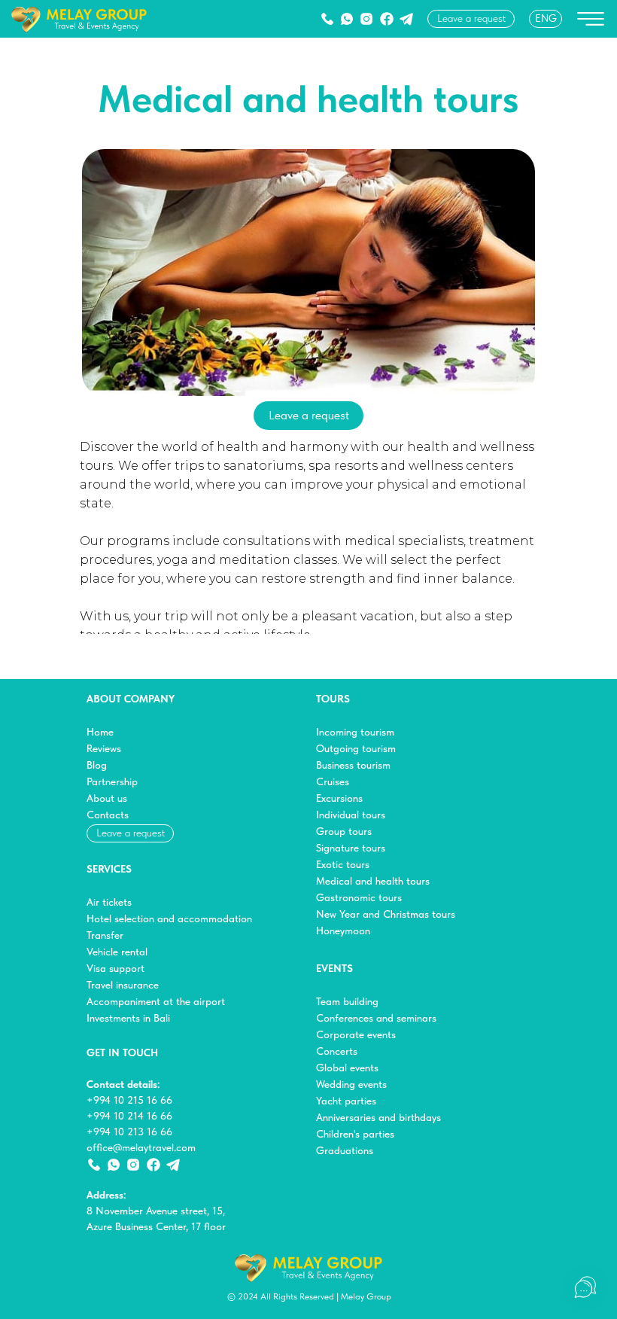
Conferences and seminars (376, 1018)
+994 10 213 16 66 (129, 1132)
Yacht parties (346, 1101)
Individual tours (350, 815)
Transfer (105, 935)
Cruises (332, 781)
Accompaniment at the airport (156, 1001)
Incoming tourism (355, 732)
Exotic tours (342, 864)
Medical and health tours (373, 881)
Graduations (344, 1150)
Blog (97, 765)
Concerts (336, 1051)
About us (107, 798)
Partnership (112, 781)
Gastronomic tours (359, 897)
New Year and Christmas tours (385, 914)
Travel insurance (123, 985)
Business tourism (353, 765)
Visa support (115, 968)
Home (100, 732)
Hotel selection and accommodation (169, 918)
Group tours (344, 831)
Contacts (108, 815)
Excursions (339, 798)
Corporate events (356, 1034)
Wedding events (351, 1084)
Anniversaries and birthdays (378, 1117)
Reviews (104, 748)
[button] (471, 19)
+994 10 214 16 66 (129, 1116)
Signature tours (350, 848)
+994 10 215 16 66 (129, 1100)
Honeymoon (343, 931)
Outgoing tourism (356, 748)
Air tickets (109, 902)
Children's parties (355, 1134)
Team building (347, 1001)
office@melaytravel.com (141, 1147)
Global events (347, 1068)
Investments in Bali (128, 1018)
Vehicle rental (117, 952)
